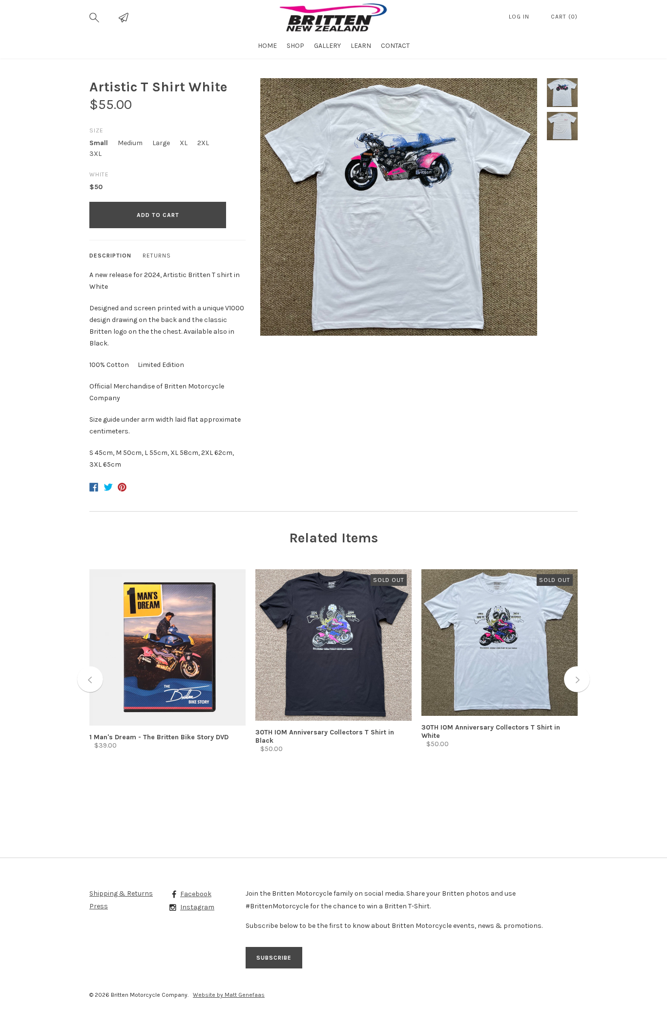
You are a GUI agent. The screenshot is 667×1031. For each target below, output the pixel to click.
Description (110, 255)
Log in (520, 16)
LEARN (361, 46)
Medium (130, 143)
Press (98, 906)
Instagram (197, 907)
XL (184, 143)
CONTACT (395, 46)
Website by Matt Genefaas (229, 994)
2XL (203, 143)
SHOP (295, 46)
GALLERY (327, 46)
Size (96, 130)
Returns (157, 255)
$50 (96, 187)
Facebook (195, 894)
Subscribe (274, 957)
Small (98, 143)
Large (161, 143)
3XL (95, 154)
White (99, 174)
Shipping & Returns (121, 893)
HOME (267, 46)
